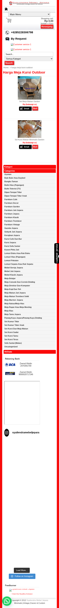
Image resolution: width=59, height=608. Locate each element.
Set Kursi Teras (11, 339)
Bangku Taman (11, 181)
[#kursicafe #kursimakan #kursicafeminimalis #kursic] (21, 555)
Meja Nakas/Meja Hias (14, 304)
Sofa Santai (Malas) (13, 343)
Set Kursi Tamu (11, 336)
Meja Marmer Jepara (13, 300)
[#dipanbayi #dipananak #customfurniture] (21, 450)
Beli (35, 108)
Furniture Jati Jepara (13, 210)
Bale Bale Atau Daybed (14, 178)
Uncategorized (10, 347)
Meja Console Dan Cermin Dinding (19, 282)
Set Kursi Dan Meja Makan (16, 329)
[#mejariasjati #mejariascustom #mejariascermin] (21, 513)
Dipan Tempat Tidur (13, 192)
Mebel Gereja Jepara (13, 268)
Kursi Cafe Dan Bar (13, 239)
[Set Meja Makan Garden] (29, 99)
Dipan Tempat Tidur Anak (15, 196)
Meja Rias (8, 311)
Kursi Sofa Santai (12, 246)
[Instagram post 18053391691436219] (21, 471)
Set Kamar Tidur (11, 321)
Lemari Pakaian (11, 260)
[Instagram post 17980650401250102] (21, 492)
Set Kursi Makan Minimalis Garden (29, 140)
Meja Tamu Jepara (12, 314)
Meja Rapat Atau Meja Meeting (17, 307)
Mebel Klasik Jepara (13, 275)
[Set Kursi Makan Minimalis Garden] (29, 137)
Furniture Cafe (10, 199)
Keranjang (47, 26)
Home (6, 67)
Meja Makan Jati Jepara (15, 293)
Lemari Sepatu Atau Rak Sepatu (18, 264)
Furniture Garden (12, 207)
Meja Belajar (10, 278)
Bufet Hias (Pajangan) (14, 185)
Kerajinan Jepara (12, 235)
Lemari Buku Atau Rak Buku (17, 253)
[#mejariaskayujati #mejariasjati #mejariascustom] (21, 534)
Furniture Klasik (11, 217)
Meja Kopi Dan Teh (12, 289)
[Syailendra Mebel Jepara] (29, 5)
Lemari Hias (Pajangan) (14, 257)
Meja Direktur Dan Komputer (17, 286)
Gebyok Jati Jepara (13, 232)
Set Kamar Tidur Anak (14, 325)
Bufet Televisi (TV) (12, 189)
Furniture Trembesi (12, 221)
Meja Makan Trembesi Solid (16, 296)
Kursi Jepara (10, 242)
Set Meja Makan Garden (29, 101)
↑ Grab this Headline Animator (22, 594)
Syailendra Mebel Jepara (37, 600)
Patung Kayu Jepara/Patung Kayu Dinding (23, 318)
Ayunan (7, 174)
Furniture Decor (11, 203)
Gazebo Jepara (11, 228)
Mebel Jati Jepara (12, 271)
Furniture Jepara (11, 214)
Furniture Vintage (12, 225)
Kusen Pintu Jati (11, 250)
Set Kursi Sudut (11, 332)
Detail (26, 109)
